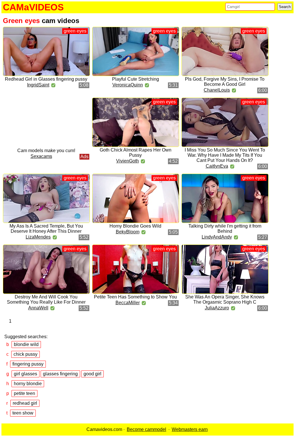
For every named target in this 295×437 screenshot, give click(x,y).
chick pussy (25, 354)
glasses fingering (60, 373)
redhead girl (25, 403)
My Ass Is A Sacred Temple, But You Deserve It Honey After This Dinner (46, 229)
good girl (92, 373)
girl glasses (25, 373)
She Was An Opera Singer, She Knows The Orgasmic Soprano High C (224, 299)
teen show (22, 412)
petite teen (24, 393)
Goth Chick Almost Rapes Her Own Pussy (135, 152)
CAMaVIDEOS (33, 7)
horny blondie (28, 383)
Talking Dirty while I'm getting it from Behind (224, 229)
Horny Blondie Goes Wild (135, 226)
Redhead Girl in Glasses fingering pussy (46, 79)
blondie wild (26, 344)
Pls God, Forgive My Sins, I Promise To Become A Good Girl (224, 82)
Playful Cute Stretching (135, 79)
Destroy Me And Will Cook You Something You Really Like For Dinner (46, 299)
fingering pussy (28, 364)
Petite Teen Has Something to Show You (135, 296)
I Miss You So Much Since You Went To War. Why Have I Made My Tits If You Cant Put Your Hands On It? (225, 155)
